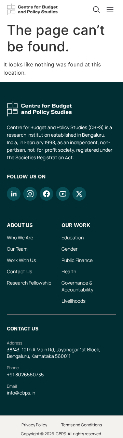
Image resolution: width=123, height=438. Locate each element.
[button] (111, 9)
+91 (11, 374)
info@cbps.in (21, 392)
